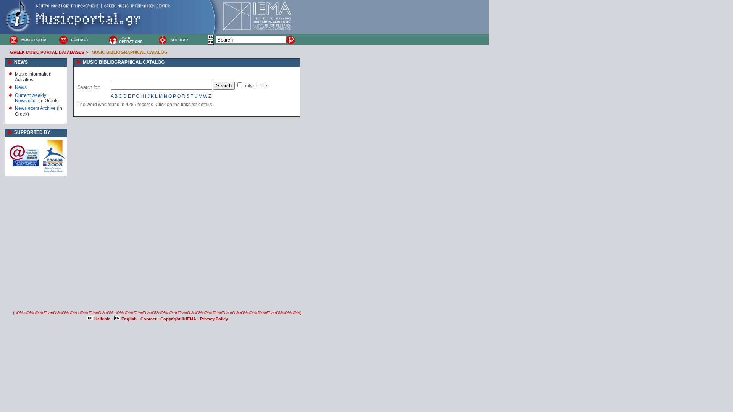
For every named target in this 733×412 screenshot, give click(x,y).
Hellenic (102, 319)
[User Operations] (113, 40)
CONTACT (80, 40)
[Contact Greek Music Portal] (63, 40)
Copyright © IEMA (178, 319)
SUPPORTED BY (32, 132)
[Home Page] (14, 40)
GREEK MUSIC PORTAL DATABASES (47, 52)
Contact (149, 319)
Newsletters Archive (35, 108)
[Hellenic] (211, 38)
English (129, 319)
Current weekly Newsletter (30, 98)
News (21, 87)
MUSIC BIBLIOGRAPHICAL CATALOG (130, 52)
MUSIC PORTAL (35, 40)
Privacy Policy (214, 319)
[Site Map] (163, 40)
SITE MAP (179, 40)
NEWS (21, 62)
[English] (211, 43)
